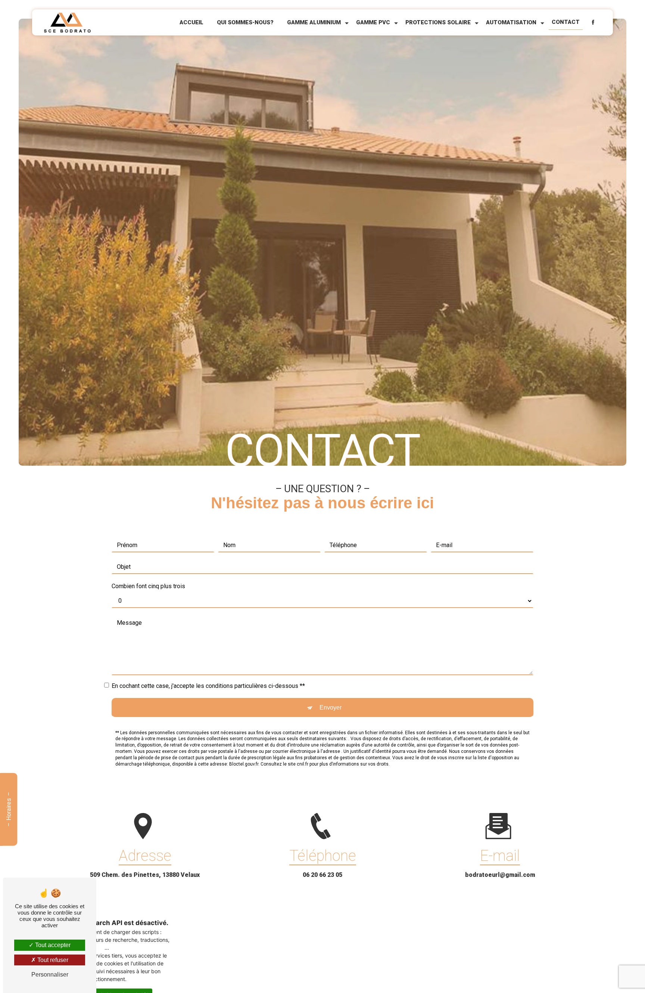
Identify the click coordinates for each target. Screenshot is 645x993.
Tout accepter (52, 945)
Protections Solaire (438, 22)
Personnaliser (49, 974)
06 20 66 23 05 (322, 874)
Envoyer (331, 707)
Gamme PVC (373, 22)
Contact (566, 22)
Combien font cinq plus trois (148, 586)
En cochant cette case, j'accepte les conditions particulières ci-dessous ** (208, 685)
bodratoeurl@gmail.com (500, 874)
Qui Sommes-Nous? (245, 22)
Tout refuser (52, 960)
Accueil (191, 22)
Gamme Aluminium (314, 22)
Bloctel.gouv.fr (243, 764)
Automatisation (511, 22)
